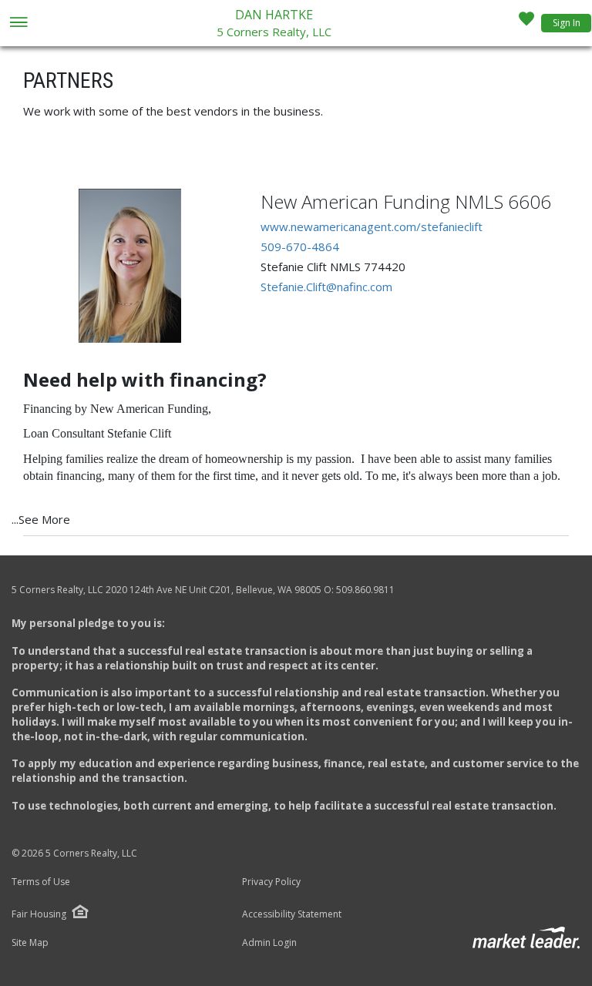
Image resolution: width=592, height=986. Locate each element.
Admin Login (269, 943)
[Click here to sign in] (526, 23)
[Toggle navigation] (18, 23)
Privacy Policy (271, 882)
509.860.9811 (365, 589)
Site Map (30, 943)
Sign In (566, 22)
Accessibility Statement (291, 914)
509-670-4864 (300, 246)
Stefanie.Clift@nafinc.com (326, 286)
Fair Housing (39, 914)
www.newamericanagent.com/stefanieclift (372, 226)
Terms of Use (41, 882)
